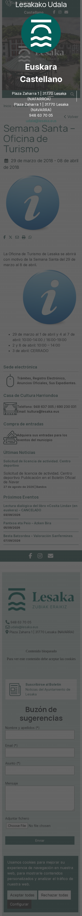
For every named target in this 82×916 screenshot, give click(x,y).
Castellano (41, 79)
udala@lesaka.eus (41, 120)
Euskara (41, 67)
